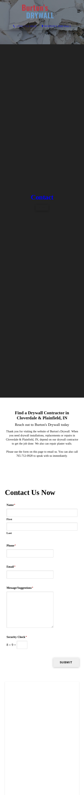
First (9, 678)
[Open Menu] (79, 11)
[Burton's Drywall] (38, 11)
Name (11, 663)
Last (9, 691)
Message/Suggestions (20, 746)
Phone (11, 704)
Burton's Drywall (58, 26)
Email (11, 725)
